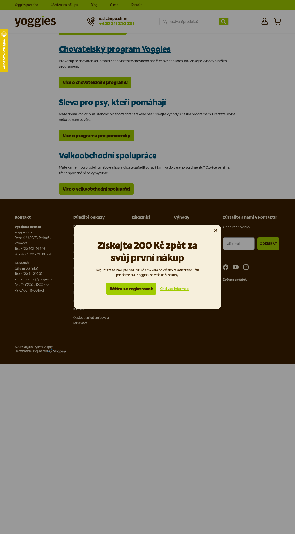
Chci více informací (174, 288)
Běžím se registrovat (131, 289)
